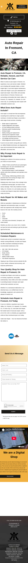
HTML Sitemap (14, 560)
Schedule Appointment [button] (22, 6)
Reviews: (8, 27)
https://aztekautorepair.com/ (13, 315)
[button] (11, 33)
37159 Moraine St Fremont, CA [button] (15, 22)
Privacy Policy (14, 559)
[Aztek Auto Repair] (10, 6)
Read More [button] (10, 476)
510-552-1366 (6, 313)
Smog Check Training (14, 31)
